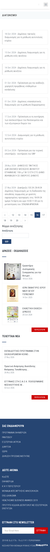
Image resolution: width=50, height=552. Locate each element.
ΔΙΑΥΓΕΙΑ (6, 446)
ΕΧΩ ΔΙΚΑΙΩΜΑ (9, 495)
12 (13, 215)
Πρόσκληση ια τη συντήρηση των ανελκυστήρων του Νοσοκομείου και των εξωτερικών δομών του (24, 120)
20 (17, 220)
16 (37, 215)
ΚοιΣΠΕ (5, 476)
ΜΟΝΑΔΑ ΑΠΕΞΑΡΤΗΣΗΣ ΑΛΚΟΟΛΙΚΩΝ (20, 491)
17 (43, 215)
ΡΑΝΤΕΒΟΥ (7, 437)
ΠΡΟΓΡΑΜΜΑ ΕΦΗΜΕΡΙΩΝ (14, 432)
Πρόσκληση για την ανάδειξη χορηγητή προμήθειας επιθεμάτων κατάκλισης (24, 86)
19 (11, 220)
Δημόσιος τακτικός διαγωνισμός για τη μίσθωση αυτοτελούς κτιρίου (24, 37)
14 (25, 215)
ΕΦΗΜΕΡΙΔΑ (7, 481)
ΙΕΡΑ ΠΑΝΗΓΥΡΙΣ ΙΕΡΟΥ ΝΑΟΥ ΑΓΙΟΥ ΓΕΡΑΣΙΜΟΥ (34, 291)
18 (5, 220)
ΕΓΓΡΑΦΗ (41, 530)
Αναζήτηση (7, 230)
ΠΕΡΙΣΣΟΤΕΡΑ (39, 330)
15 (31, 215)
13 (19, 215)
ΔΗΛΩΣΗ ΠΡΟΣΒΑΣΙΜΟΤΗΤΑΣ (16, 456)
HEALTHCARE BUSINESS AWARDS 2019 (20, 500)
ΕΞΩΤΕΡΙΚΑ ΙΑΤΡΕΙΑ (11, 442)
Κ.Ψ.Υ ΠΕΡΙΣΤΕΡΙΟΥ (11, 486)
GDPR (4, 451)
